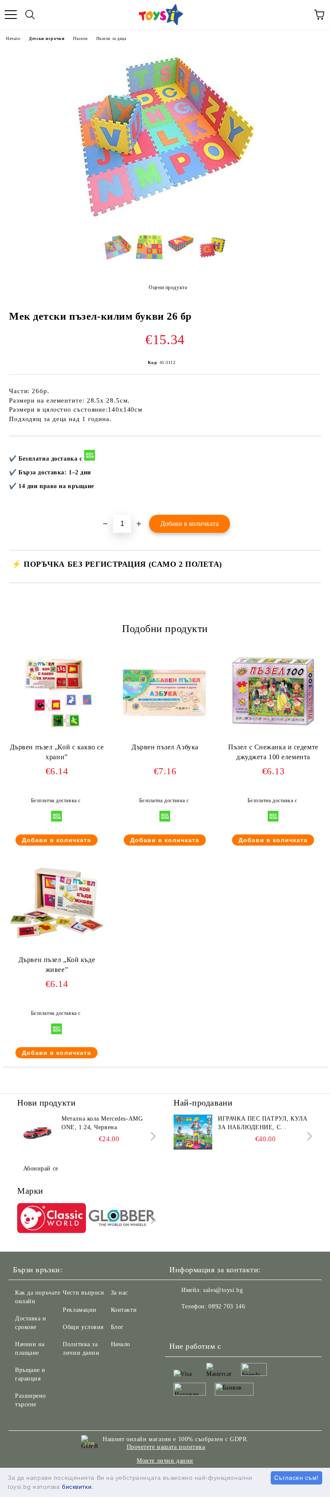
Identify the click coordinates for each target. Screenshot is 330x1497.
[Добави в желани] (308, 450)
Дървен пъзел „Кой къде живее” (56, 964)
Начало (13, 38)
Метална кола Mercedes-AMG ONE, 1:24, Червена (102, 1122)
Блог (117, 1327)
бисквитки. (78, 1486)
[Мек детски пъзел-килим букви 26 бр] (165, 220)
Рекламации (80, 1310)
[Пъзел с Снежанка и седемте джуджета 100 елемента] (273, 738)
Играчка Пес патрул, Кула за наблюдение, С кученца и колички (262, 1123)
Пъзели (80, 38)
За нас (119, 1292)
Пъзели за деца (111, 38)
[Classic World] (51, 1219)
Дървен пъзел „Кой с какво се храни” (57, 752)
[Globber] (122, 1219)
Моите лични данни (165, 1460)
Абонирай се (40, 1168)
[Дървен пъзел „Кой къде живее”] (56, 951)
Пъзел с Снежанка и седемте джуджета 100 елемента (273, 752)
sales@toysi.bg (223, 1290)
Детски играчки (46, 38)
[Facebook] (180, 1324)
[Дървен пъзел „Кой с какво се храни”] (56, 738)
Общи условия (83, 1327)
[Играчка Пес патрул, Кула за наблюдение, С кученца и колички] (193, 1134)
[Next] (151, 1136)
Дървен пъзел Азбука (165, 747)
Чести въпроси (83, 1292)
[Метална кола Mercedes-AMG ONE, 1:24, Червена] (36, 1134)
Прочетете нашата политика (166, 1447)
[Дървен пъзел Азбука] (165, 738)
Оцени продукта (168, 287)
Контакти (124, 1310)
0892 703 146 (226, 1306)
